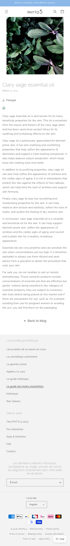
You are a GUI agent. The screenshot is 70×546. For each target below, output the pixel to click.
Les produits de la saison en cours (26, 349)
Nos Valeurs (14, 401)
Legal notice (44, 539)
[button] (6, 11)
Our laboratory (15, 429)
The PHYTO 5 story (18, 421)
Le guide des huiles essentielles (25, 386)
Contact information (54, 534)
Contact (11, 451)
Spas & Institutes (16, 436)
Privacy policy (52, 529)
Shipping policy (35, 534)
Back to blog (37, 320)
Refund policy (36, 529)
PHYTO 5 (23, 529)
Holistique (12, 393)
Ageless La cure (16, 371)
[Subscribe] (59, 482)
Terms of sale (29, 539)
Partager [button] (11, 100)
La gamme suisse (17, 364)
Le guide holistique (17, 379)
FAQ (9, 444)
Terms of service (17, 534)
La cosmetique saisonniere (22, 356)
